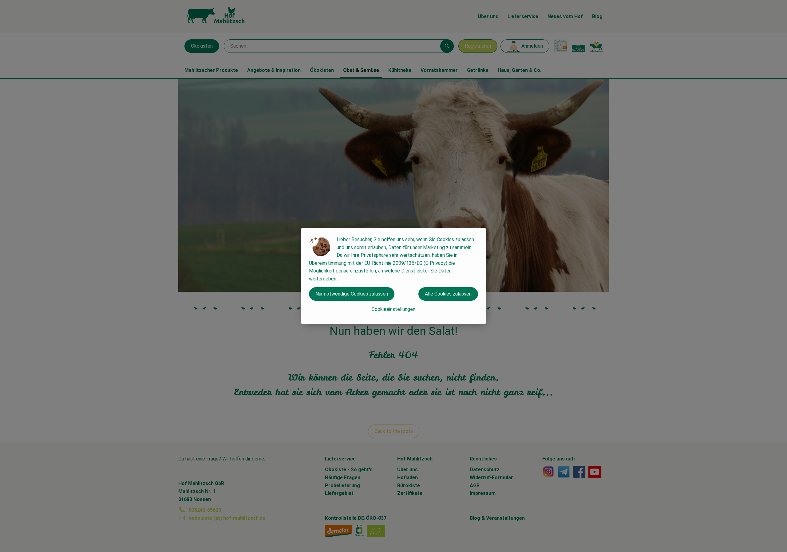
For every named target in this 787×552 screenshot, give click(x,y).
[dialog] (393, 276)
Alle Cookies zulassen (448, 294)
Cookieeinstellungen (393, 309)
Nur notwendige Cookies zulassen (351, 294)
